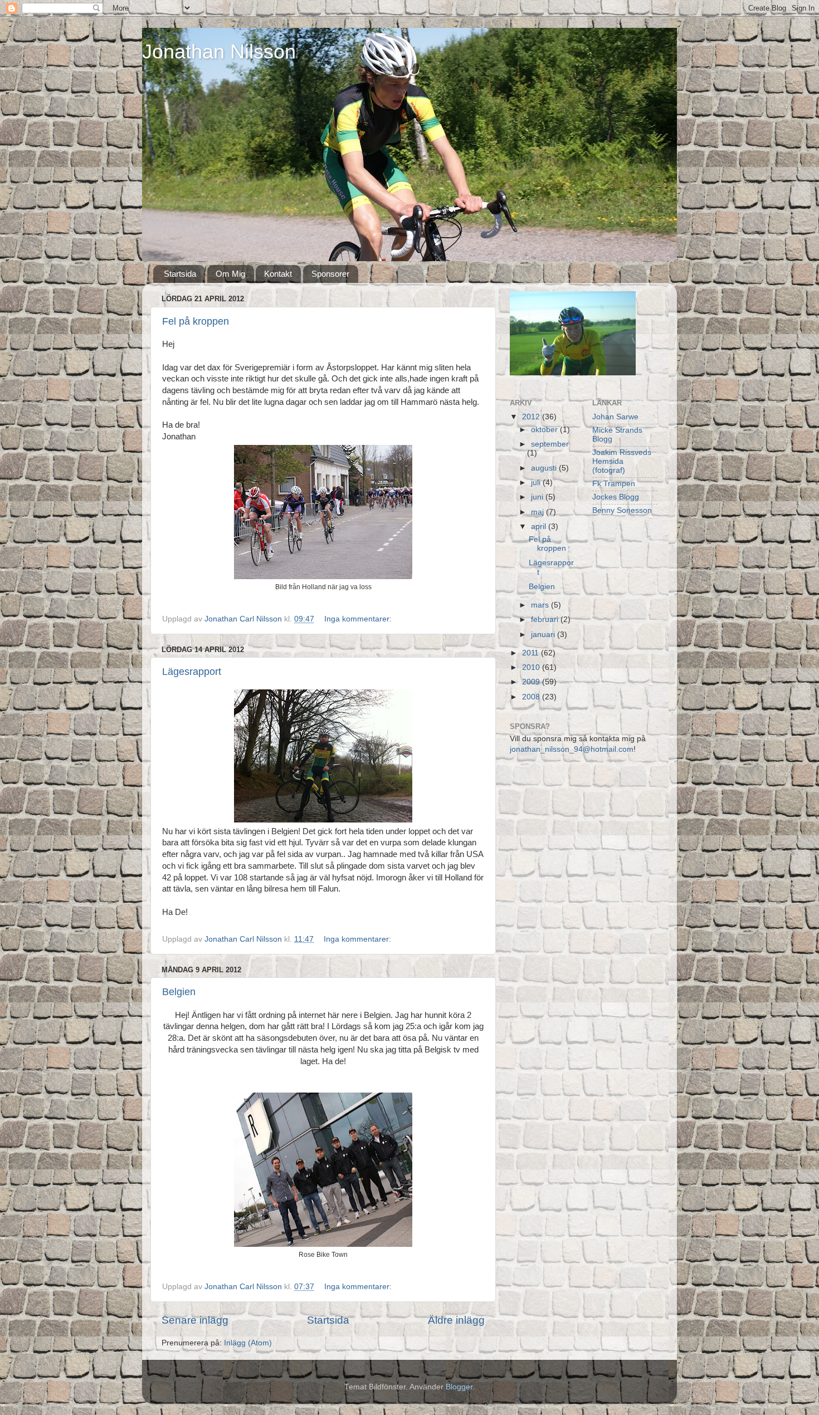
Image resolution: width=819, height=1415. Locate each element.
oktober (545, 429)
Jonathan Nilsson (219, 51)
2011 (531, 653)
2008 (532, 697)
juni (538, 497)
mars (541, 605)
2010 (532, 667)
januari (544, 634)
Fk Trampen (613, 483)
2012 (532, 417)
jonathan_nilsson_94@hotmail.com (571, 749)
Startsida (180, 273)
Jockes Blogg (615, 497)
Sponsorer (330, 273)
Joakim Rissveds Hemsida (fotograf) (621, 461)
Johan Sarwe (615, 417)
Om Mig (230, 273)
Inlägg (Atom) (248, 1343)
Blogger (459, 1387)
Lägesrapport (191, 671)
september (550, 444)
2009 (532, 682)
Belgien (179, 991)
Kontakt (278, 273)
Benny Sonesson (622, 510)
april (539, 526)
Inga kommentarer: (359, 619)
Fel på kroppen (195, 321)
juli (537, 482)
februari (545, 619)
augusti (545, 468)
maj (538, 512)
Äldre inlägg (456, 1320)
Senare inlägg (195, 1320)
